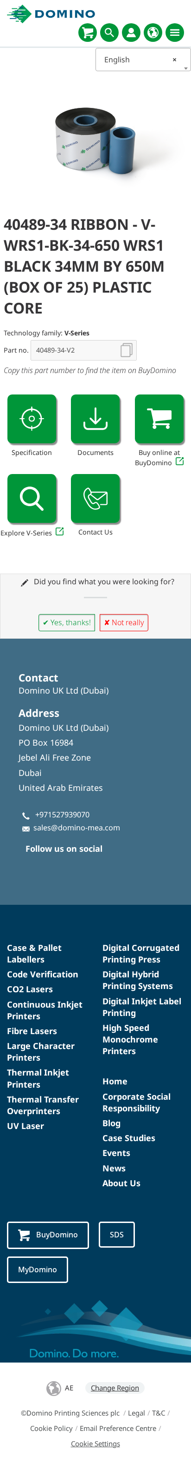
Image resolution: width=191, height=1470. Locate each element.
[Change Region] (153, 32)
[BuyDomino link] (159, 418)
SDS (117, 1234)
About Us (121, 1183)
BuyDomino (57, 1234)
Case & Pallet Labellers (34, 953)
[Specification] (31, 418)
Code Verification (42, 974)
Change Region (115, 1387)
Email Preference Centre (118, 1428)
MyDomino (37, 1269)
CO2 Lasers (30, 989)
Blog (111, 1123)
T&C (158, 1412)
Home (114, 1081)
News (114, 1168)
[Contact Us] (95, 498)
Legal (136, 1412)
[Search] (109, 32)
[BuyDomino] (87, 32)
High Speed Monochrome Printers (130, 1039)
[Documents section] (95, 418)
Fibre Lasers (32, 1030)
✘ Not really (124, 622)
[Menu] (175, 32)
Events (116, 1152)
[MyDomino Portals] (131, 32)
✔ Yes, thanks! (67, 622)
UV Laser (25, 1125)
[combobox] (143, 59)
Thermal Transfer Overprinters (43, 1105)
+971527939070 (62, 814)
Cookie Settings (95, 1443)
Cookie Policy (51, 1428)
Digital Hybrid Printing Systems (137, 980)
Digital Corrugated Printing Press (140, 953)
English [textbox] (140, 59)
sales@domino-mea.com (76, 827)
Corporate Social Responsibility (136, 1102)
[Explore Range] (31, 498)
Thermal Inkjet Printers (38, 1078)
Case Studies (128, 1137)
